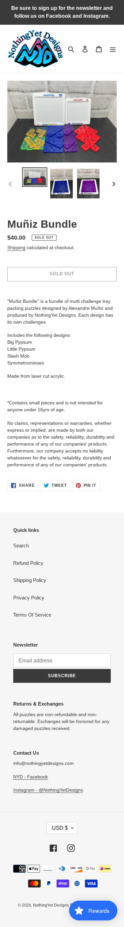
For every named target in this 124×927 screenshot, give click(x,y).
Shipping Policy (29, 580)
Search (21, 545)
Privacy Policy (28, 597)
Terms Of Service (32, 615)
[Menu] (113, 49)
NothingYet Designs (51, 905)
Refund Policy (28, 563)
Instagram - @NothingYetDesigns (48, 790)
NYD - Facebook (30, 776)
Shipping (16, 247)
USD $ (60, 828)
